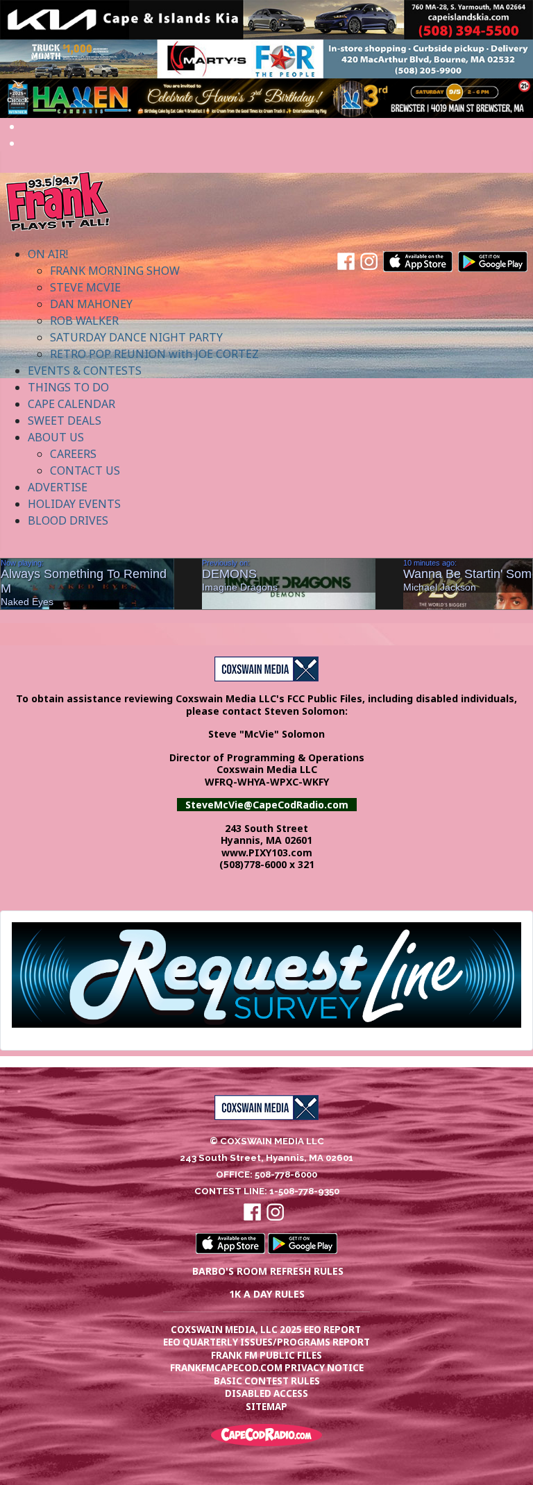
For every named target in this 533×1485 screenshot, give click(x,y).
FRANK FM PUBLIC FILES (266, 1355)
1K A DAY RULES (267, 1293)
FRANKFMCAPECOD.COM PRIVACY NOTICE (267, 1367)
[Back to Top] (509, 1459)
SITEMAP (266, 1406)
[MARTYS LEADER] (266, 57)
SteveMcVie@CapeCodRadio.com (266, 804)
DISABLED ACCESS (266, 1393)
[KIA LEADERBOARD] (266, 18)
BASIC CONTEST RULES (267, 1381)
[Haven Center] (266, 97)
